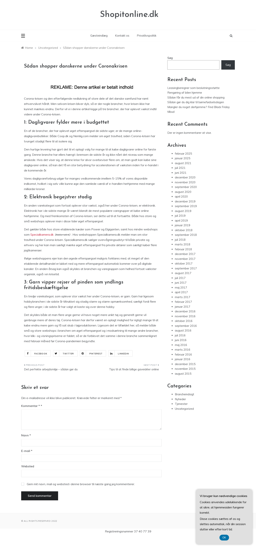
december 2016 (185, 311)
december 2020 (185, 177)
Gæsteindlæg (99, 35)
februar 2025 (183, 153)
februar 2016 (183, 354)
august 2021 (183, 163)
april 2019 (181, 220)
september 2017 (186, 268)
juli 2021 (180, 168)
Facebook (40, 353)
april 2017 (181, 292)
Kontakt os (122, 35)
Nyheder (180, 399)
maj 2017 (181, 287)
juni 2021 (180, 172)
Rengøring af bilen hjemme (184, 92)
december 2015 (185, 364)
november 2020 (185, 182)
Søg (170, 58)
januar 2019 (182, 225)
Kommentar (30, 406)
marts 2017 (182, 297)
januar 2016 (182, 359)
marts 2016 (182, 349)
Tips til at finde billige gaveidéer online (134, 369)
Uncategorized (184, 408)
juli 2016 (180, 335)
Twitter (68, 353)
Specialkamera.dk (42, 234)
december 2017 (185, 254)
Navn (26, 435)
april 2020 (181, 196)
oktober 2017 (183, 263)
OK (224, 537)
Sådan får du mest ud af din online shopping (196, 97)
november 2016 (185, 316)
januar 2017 (182, 306)
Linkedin (123, 353)
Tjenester (181, 404)
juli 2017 (180, 278)
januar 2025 (182, 158)
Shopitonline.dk (129, 15)
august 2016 (183, 330)
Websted (27, 466)
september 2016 (186, 326)
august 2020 (183, 192)
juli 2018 (180, 239)
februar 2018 (183, 249)
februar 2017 (183, 302)
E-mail (26, 451)
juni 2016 (180, 340)
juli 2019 (180, 215)
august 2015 (183, 373)
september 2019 (186, 206)
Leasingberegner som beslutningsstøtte (193, 88)
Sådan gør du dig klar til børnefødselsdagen (195, 102)
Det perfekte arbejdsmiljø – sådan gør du (51, 369)
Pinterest (96, 353)
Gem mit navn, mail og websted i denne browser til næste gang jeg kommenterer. (81, 484)
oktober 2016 (183, 321)
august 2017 (183, 273)
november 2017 (185, 259)
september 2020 (186, 187)
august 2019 (183, 211)
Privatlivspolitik (146, 35)
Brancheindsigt (184, 394)
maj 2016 (181, 345)
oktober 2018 (183, 230)
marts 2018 (182, 244)
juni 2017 (180, 282)
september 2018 (186, 235)
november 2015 (185, 369)
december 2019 (185, 201)
